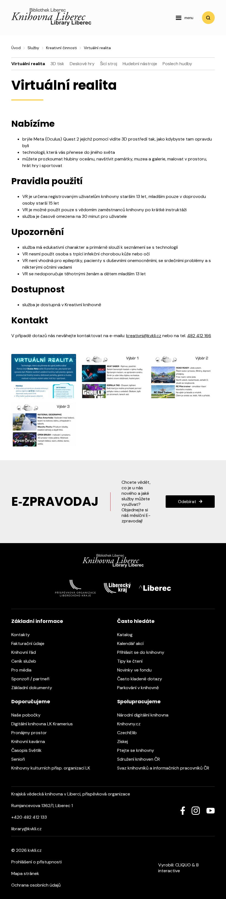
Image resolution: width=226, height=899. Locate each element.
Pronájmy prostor (29, 733)
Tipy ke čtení (130, 661)
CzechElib (127, 733)
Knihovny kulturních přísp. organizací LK (51, 768)
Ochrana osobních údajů (36, 885)
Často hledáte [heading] (136, 621)
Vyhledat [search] (208, 17)
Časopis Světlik (27, 750)
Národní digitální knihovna (143, 715)
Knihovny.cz (129, 724)
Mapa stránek (25, 873)
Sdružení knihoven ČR (139, 759)
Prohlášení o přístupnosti (36, 862)
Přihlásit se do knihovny (141, 652)
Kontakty (21, 635)
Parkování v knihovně (138, 688)
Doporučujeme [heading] (30, 701)
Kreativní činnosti (61, 47)
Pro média (22, 670)
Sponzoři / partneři (30, 679)
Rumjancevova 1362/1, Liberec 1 (42, 805)
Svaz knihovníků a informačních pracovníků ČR (163, 768)
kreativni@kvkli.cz (143, 336)
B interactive (178, 868)
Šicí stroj (108, 64)
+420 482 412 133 (29, 817)
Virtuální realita (28, 64)
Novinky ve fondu (135, 670)
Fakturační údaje (28, 643)
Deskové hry (82, 64)
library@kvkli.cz (26, 829)
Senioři (18, 759)
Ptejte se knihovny (136, 750)
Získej (123, 741)
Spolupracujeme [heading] (139, 701)
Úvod (16, 47)
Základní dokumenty (32, 688)
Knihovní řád (24, 652)
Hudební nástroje (140, 64)
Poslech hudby (177, 64)
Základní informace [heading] (37, 621)
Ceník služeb (24, 661)
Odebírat (187, 501)
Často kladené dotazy (140, 679)
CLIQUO (183, 865)
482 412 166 (199, 336)
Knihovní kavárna (28, 741)
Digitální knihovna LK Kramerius (42, 724)
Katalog (125, 635)
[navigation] (184, 17)
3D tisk (57, 64)
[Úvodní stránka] (51, 24)
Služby (33, 47)
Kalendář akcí (131, 643)
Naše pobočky (26, 715)
